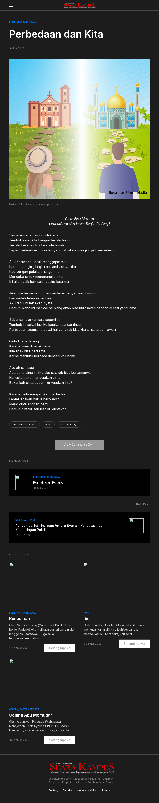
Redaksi (68, 790)
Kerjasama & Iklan (87, 790)
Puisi (12, 22)
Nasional (21, 520)
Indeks (106, 790)
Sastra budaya (69, 424)
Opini (32, 520)
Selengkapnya (59, 648)
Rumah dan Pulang (48, 482)
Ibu (87, 618)
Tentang (53, 790)
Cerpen (13, 709)
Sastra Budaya (26, 22)
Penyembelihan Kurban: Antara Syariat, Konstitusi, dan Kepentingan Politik (60, 527)
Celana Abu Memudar (30, 715)
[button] (11, 5)
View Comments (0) (78, 444)
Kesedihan (19, 618)
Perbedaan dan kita (24, 424)
